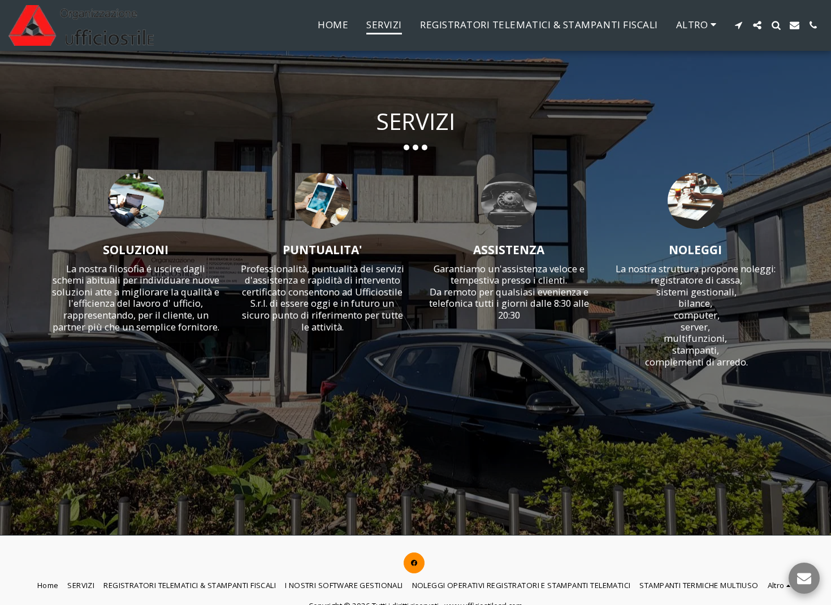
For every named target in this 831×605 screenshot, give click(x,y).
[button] (738, 25)
